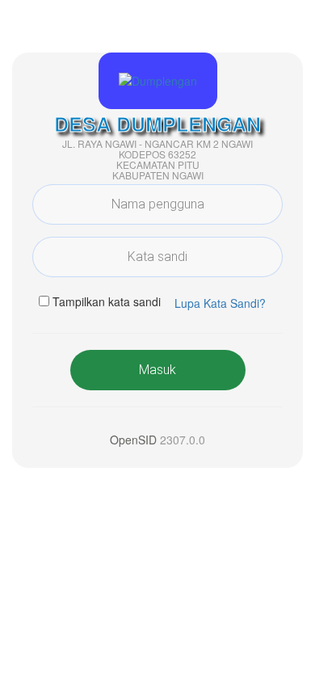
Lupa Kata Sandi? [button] (220, 303)
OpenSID (133, 440)
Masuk (157, 369)
